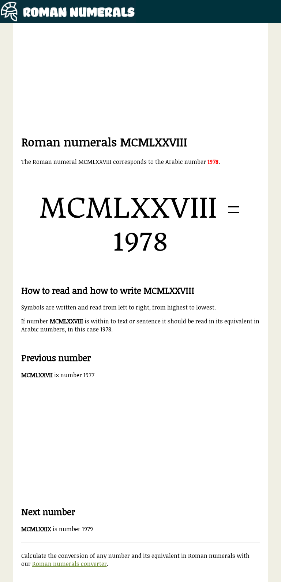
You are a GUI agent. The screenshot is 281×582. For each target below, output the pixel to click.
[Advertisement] (140, 82)
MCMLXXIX (36, 529)
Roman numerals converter (69, 564)
